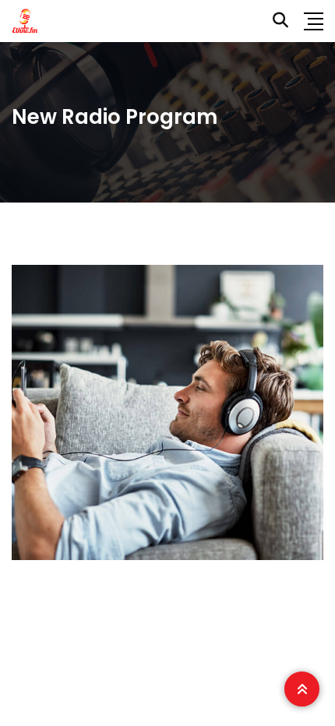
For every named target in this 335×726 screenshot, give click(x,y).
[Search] (280, 20)
